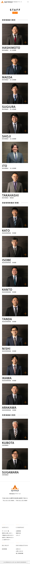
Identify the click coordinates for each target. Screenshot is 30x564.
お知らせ (18, 549)
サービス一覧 (5, 531)
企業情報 (18, 531)
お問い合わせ (19, 551)
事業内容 (18, 533)
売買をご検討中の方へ (8, 537)
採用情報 (4, 549)
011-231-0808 (10, 500)
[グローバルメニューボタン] (28, 2)
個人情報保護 (19, 553)
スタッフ (18, 535)
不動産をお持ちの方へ (8, 535)
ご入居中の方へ (6, 539)
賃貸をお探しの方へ (7, 533)
